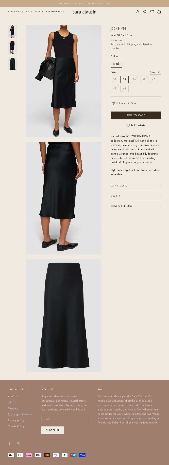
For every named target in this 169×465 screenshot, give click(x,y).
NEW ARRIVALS (15, 11)
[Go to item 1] (12, 31)
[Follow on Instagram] (18, 443)
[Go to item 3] (12, 64)
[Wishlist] (152, 12)
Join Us (12, 402)
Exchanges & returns (20, 414)
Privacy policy (16, 420)
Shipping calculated (138, 44)
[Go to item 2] (12, 48)
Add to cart (136, 115)
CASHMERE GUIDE (55, 11)
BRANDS (39, 11)
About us (13, 396)
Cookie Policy (16, 426)
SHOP (29, 11)
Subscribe (53, 430)
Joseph (118, 28)
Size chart (155, 72)
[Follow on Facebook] (9, 443)
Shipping (13, 408)
